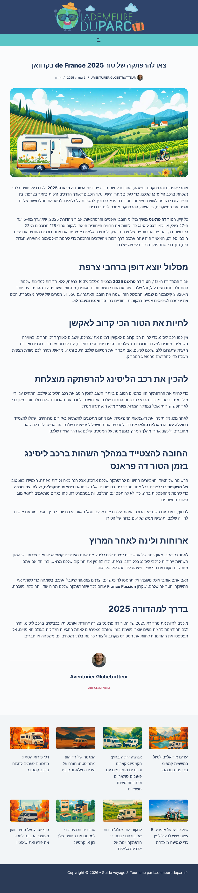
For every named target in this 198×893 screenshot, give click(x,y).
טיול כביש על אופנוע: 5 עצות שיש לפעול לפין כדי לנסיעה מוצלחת (169, 836)
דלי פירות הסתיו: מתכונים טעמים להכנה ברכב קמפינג (30, 763)
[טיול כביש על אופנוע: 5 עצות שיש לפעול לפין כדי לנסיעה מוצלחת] (168, 811)
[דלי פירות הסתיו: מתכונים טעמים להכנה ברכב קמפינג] (29, 738)
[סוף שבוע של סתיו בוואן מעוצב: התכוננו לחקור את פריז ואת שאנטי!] (29, 811)
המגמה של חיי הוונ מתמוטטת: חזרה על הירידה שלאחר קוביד (78, 763)
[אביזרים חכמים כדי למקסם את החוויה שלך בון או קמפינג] (75, 811)
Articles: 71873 (99, 687)
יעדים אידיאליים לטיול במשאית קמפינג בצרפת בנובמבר (170, 763)
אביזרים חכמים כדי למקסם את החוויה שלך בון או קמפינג (76, 836)
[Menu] (99, 40)
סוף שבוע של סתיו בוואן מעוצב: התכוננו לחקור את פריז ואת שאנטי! (29, 836)
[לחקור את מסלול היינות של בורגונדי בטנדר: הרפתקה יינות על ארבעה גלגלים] (122, 811)
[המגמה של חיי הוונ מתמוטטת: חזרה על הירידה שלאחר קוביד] (75, 738)
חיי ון (58, 77)
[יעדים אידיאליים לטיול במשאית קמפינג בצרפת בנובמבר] (168, 738)
